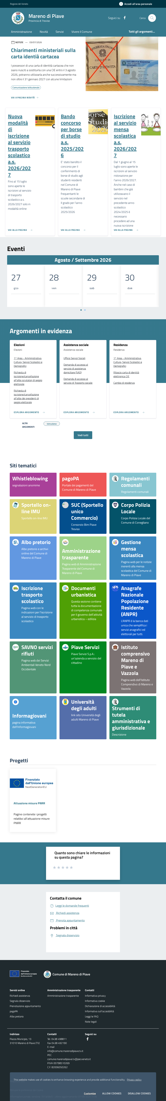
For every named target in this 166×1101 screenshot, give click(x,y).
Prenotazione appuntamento (25, 1006)
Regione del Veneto (19, 4)
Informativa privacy (95, 996)
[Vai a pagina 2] (85, 310)
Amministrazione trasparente (63, 996)
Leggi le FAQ (91, 1016)
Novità (44, 31)
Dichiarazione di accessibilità (100, 1006)
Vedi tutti (83, 435)
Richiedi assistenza (20, 996)
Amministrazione (21, 31)
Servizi (60, 31)
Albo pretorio (17, 1016)
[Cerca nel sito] (152, 18)
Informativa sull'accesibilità (99, 1011)
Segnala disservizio (20, 1001)
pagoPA (14, 1011)
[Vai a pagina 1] (81, 310)
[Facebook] (123, 18)
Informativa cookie (95, 1001)
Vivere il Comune (81, 31)
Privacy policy (134, 1080)
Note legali (91, 1022)
